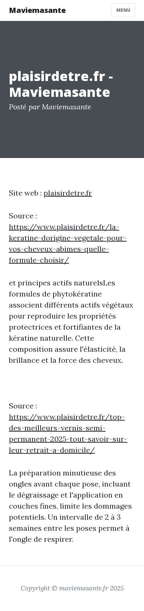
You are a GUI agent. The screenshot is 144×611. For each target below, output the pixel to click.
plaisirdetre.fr (68, 192)
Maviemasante (37, 10)
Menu (123, 10)
